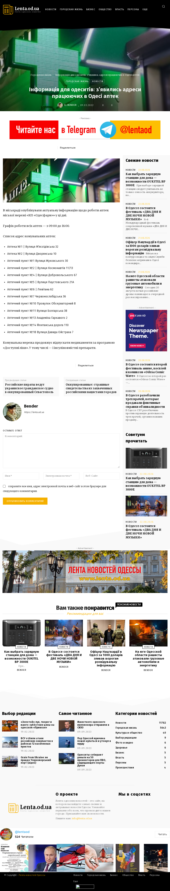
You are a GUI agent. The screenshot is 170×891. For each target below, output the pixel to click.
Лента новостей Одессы (32, 875)
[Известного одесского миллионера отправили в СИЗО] (66, 725)
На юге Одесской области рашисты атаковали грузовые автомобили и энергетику (145, 281)
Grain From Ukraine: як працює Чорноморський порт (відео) (36, 760)
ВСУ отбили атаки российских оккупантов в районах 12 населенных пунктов (37, 742)
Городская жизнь (41, 74)
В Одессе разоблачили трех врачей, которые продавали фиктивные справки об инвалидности (145, 401)
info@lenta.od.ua (82, 818)
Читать (162, 834)
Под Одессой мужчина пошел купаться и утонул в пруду (94, 741)
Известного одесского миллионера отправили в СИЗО (93, 725)
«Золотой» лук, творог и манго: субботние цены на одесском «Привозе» (37, 725)
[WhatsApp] (116, 147)
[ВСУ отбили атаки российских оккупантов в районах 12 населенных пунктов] (10, 742)
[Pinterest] (107, 147)
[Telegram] (157, 23)
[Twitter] (163, 23)
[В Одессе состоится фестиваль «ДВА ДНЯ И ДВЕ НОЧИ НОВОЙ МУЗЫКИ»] (146, 506)
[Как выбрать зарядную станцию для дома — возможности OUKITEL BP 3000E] (146, 458)
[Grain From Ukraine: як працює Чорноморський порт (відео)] (10, 761)
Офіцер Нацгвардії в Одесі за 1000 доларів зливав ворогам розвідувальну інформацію (145, 247)
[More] (115, 365)
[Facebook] (145, 23)
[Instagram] (151, 23)
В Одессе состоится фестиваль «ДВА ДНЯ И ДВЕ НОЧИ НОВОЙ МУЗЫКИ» (143, 213)
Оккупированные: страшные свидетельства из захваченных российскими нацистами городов (91, 388)
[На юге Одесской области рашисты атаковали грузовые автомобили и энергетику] (148, 633)
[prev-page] (80, 679)
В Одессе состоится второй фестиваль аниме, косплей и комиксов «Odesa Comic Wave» (146, 370)
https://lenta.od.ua (34, 412)
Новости (97, 81)
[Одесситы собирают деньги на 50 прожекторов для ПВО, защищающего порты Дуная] (66, 758)
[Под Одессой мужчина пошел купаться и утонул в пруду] (66, 742)
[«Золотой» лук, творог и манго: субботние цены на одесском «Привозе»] (10, 725)
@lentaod (22, 832)
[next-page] (88, 679)
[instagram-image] (14, 858)
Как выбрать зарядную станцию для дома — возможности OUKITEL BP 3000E (145, 179)
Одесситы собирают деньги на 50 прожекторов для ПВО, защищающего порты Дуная (91, 760)
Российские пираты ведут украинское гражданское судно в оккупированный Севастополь (29, 388)
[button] (163, 6)
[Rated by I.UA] (85, 887)
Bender (72, 105)
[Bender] (60, 105)
